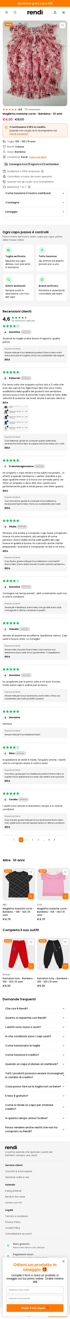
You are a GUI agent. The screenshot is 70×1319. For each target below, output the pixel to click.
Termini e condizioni (16, 1216)
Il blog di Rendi (13, 1190)
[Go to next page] (55, 840)
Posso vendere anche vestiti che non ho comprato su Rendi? (31, 1129)
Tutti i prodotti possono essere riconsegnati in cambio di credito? (34, 1075)
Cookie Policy (12, 1228)
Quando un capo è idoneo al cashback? (31, 1064)
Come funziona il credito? (22, 1055)
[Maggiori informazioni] (42, 171)
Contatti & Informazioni (18, 1171)
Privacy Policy (13, 1222)
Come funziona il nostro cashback (28, 193)
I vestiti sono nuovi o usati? (23, 1027)
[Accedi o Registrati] (55, 12)
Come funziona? (18, 133)
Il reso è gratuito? (16, 1096)
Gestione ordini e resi (17, 1177)
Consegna (12, 202)
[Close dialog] (63, 1261)
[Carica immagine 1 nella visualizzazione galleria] (35, 63)
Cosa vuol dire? (38, 157)
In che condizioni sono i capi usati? (28, 1036)
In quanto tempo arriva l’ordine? (26, 1118)
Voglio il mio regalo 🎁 (35, 1308)
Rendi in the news (15, 1196)
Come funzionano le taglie (22, 1045)
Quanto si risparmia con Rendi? (26, 1018)
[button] (16, 419)
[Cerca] (15, 12)
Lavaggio (11, 212)
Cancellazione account (18, 1233)
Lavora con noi (13, 1202)
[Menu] (6, 12)
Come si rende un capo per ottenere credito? (29, 1107)
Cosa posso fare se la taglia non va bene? (33, 1086)
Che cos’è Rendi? (16, 1008)
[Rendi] (35, 12)
